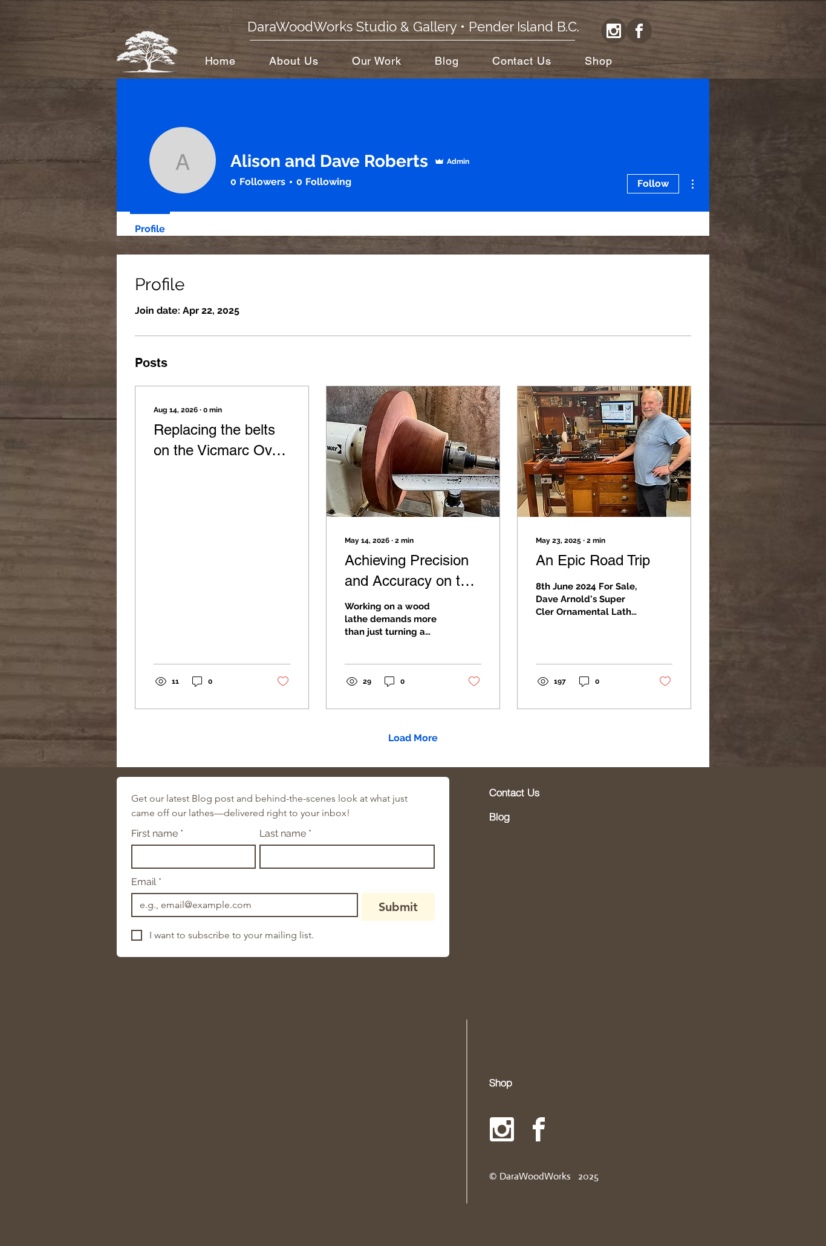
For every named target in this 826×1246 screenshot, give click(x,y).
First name (157, 833)
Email (146, 881)
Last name (285, 833)
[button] (376, 60)
